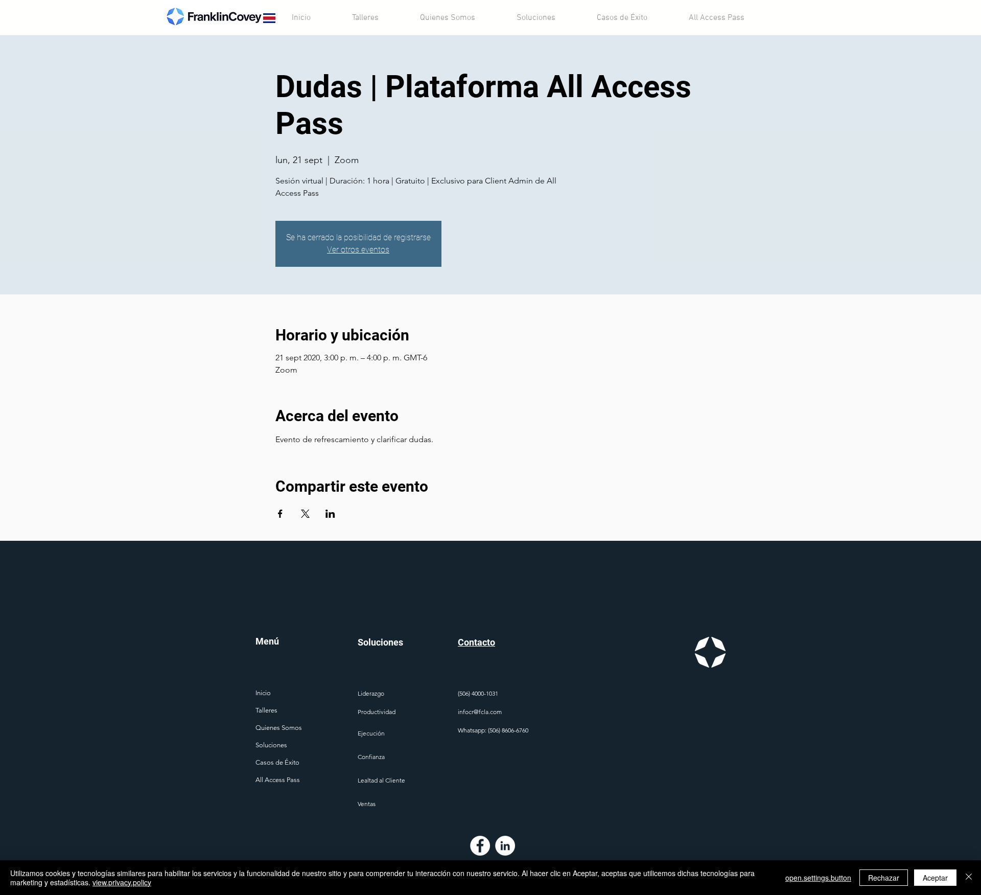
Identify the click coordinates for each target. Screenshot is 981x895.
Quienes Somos (278, 727)
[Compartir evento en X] (305, 514)
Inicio (263, 693)
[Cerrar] (969, 877)
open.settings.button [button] (818, 878)
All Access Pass (277, 780)
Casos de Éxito (277, 762)
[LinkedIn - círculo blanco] (505, 846)
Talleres (266, 710)
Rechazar (883, 878)
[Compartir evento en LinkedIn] (330, 514)
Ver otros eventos (358, 250)
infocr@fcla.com (480, 712)
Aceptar (935, 878)
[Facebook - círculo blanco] (480, 846)
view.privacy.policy (121, 882)
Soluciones (271, 745)
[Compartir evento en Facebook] (280, 514)
